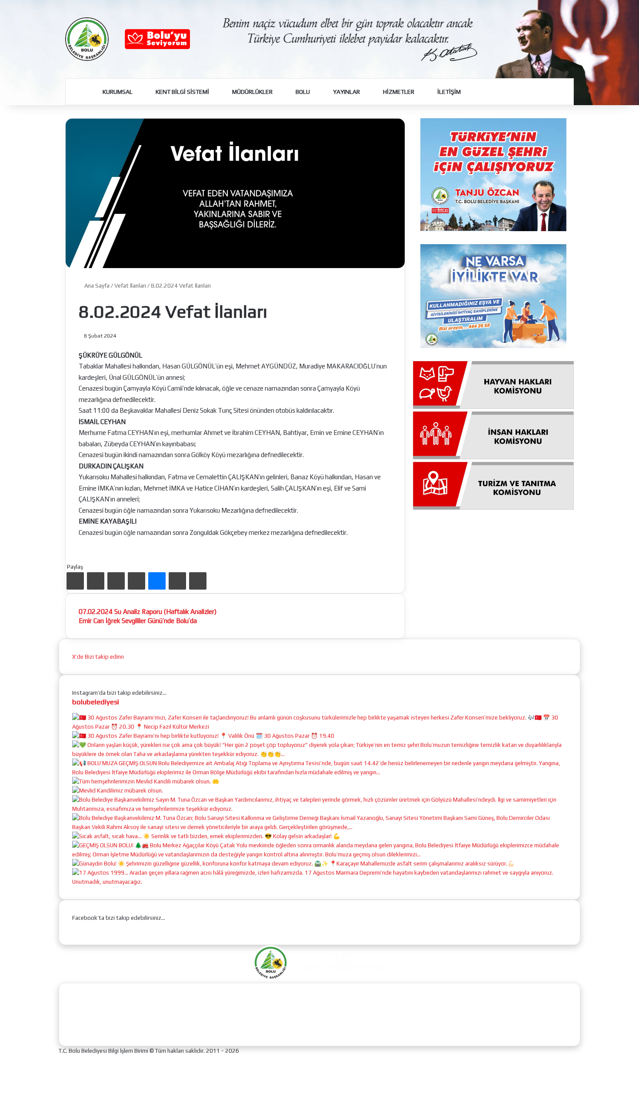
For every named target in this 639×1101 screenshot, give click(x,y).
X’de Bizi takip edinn (98, 656)
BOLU (302, 91)
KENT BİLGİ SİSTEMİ (181, 91)
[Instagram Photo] (319, 726)
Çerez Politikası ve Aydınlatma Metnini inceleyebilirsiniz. (341, 1089)
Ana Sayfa (96, 285)
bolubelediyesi (95, 701)
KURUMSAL (117, 91)
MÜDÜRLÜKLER (252, 91)
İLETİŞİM (448, 91)
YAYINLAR (346, 91)
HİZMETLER (398, 91)
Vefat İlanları (130, 285)
